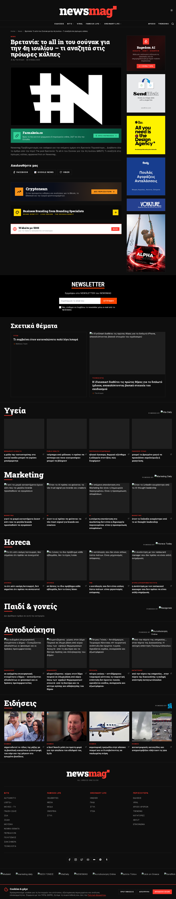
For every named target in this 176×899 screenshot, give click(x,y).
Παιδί (92, 802)
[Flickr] (94, 859)
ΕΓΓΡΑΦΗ (109, 301)
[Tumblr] (106, 859)
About (136, 820)
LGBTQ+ (7, 802)
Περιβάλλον (10, 833)
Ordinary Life (112, 24)
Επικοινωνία (139, 824)
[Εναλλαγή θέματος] (171, 10)
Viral (80, 24)
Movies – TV (10, 807)
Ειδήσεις (59, 24)
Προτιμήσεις (127, 892)
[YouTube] (88, 859)
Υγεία (92, 811)
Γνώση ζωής (10, 811)
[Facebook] (69, 859)
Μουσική (8, 824)
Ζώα (6, 815)
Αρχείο (152, 24)
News (20, 31)
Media (50, 802)
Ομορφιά (51, 811)
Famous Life (92, 24)
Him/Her (94, 798)
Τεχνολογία (10, 846)
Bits (69, 24)
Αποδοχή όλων (162, 892)
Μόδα (50, 807)
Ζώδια (7, 820)
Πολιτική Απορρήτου (97, 895)
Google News (46, 172)
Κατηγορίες (139, 815)
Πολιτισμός (10, 837)
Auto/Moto (10, 798)
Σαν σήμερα (10, 842)
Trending (163, 24)
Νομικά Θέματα (12, 829)
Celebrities (52, 798)
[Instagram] (75, 859)
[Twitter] (81, 859)
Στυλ (49, 815)
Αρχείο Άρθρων (140, 807)
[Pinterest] (100, 859)
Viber (66, 172)
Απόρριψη (144, 892)
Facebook (22, 172)
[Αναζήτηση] (172, 24)
